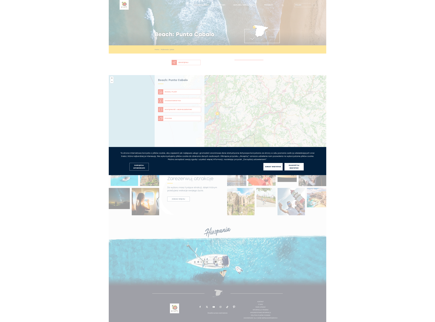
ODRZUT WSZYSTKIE (273, 167)
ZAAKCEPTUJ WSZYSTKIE (294, 166)
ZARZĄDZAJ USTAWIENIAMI (139, 166)
